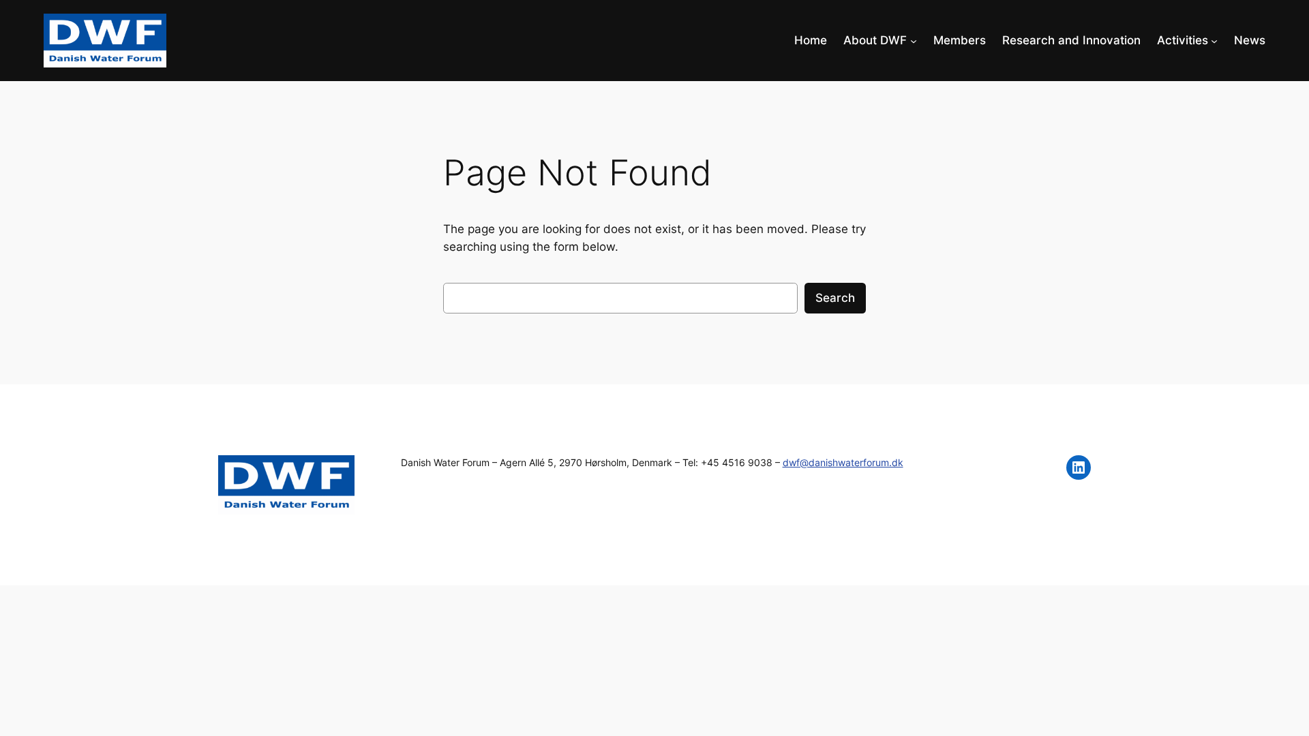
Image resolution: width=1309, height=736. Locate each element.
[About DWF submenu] (913, 40)
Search (835, 298)
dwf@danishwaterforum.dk (843, 462)
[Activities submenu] (1214, 40)
